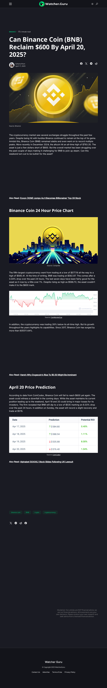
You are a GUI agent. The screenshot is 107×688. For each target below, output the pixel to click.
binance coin (15, 512)
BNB (27, 512)
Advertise (46, 672)
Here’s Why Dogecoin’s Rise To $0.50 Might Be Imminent (48, 374)
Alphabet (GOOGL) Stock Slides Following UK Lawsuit (46, 461)
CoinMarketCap (56, 317)
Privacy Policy (70, 672)
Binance (12, 32)
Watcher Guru (53, 662)
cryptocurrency (50, 512)
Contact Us (36, 672)
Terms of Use (57, 672)
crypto (37, 512)
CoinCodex (56, 455)
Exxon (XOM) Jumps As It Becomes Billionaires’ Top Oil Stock (50, 198)
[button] (10, 4)
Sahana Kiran (20, 64)
